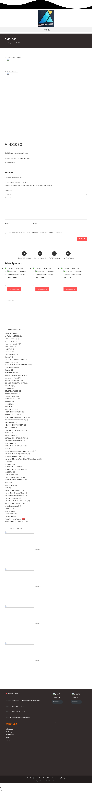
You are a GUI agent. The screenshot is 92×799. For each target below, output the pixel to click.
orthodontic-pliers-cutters (13, 441)
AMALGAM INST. (10, 339)
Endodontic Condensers (12, 380)
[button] (46, 29)
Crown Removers (10, 367)
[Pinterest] (5, 312)
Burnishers (8, 352)
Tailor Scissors (9, 511)
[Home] (5, 43)
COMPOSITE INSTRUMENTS (14, 359)
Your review (9, 198)
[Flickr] (5, 315)
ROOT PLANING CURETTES (14, 477)
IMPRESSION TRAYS (11, 414)
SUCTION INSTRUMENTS (13, 503)
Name (7, 223)
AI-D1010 (12, 277)
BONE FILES (8, 349)
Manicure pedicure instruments (15, 420)
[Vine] (5, 317)
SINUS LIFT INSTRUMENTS (13, 490)
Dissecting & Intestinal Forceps (15, 375)
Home (8, 737)
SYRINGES (8, 508)
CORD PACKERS (10, 362)
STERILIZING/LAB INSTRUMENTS (16, 501)
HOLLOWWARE (10, 409)
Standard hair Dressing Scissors (15, 493)
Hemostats (8, 407)
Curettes (7, 370)
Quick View (19, 268)
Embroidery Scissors (11, 378)
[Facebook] (5, 307)
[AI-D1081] (12, 64)
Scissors (7, 488)
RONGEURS (8, 472)
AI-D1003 (68, 277)
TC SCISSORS (9, 514)
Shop (8, 740)
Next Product (11, 71)
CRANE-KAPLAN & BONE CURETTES (17, 365)
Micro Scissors (9, 427)
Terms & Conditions (49, 778)
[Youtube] (5, 320)
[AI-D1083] (12, 78)
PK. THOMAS (9, 443)
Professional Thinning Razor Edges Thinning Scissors (22, 459)
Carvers (7, 357)
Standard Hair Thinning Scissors (15, 495)
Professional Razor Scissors (13, 456)
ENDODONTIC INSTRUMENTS (15, 383)
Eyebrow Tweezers (11, 396)
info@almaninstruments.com (20, 717)
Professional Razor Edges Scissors (16, 454)
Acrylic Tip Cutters (11, 333)
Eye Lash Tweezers (11, 393)
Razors (7, 461)
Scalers (7, 482)
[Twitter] (5, 304)
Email (35, 223)
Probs (7, 448)
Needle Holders (10, 435)
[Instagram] (5, 310)
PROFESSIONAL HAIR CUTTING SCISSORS (19, 451)
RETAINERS (8, 464)
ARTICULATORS (10, 341)
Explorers (8, 388)
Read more (14, 289)
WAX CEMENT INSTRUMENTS (15, 522)
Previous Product (14, 57)
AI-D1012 (40, 277)
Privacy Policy (61, 778)
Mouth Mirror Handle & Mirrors (15, 430)
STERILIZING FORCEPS (12, 498)
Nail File (7, 433)
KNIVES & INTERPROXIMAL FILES (16, 417)
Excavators (8, 386)
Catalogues (10, 732)
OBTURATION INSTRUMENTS (15, 438)
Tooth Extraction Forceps (21, 158)
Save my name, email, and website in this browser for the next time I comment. (35, 233)
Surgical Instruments (11, 506)
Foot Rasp (8, 401)
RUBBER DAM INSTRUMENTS (14, 480)
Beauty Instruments (11, 344)
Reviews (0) (11, 163)
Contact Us (10, 735)
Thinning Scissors (10, 516)
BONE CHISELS (9, 346)
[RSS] (5, 323)
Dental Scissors (10, 373)
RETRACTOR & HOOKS (12, 467)
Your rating (9, 190)
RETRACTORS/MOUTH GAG (14, 469)
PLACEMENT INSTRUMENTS (14, 446)
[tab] (47, 162)
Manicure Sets (9, 422)
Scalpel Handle (9, 485)
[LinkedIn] (48, 745)
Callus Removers (10, 354)
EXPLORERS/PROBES (11, 391)
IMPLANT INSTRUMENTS (13, 412)
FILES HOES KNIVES (11, 399)
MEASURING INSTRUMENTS (14, 425)
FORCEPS (8, 404)
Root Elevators (9, 475)
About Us (9, 729)
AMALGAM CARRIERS (12, 336)
